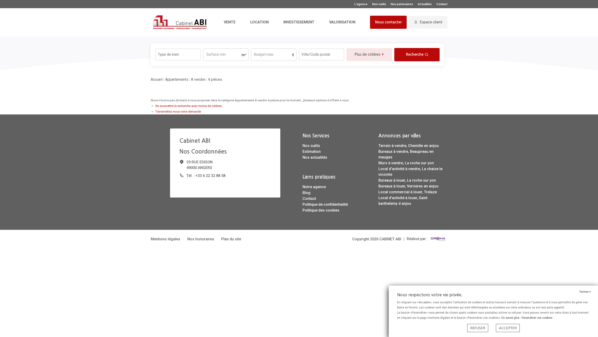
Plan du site (231, 239)
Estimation (312, 151)
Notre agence (314, 187)
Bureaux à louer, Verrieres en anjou (408, 186)
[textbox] (178, 53)
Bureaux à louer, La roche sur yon (407, 180)
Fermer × (585, 291)
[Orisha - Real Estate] (438, 239)
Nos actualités (315, 157)
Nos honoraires (200, 239)
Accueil (157, 79)
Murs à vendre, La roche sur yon (406, 163)
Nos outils (379, 4)
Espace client (431, 22)
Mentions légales (165, 239)
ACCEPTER (508, 328)
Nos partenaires (402, 4)
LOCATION (259, 22)
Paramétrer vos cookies (537, 317)
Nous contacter (388, 22)
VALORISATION (342, 22)
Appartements (176, 79)
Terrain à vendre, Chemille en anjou (408, 145)
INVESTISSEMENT (298, 22)
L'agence (360, 4)
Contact (441, 4)
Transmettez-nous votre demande (178, 111)
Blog (306, 192)
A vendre (198, 79)
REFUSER (477, 328)
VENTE (229, 22)
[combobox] (178, 54)
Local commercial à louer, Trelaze (407, 192)
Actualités (425, 4)
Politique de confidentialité (325, 204)
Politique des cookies (321, 210)
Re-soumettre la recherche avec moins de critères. (188, 106)
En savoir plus (511, 317)
